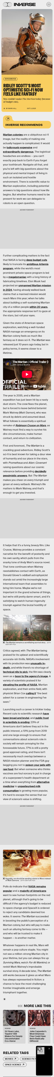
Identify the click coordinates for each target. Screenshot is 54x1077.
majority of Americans (33, 890)
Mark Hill (12, 108)
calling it (31, 693)
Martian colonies (13, 134)
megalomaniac (17, 277)
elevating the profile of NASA (20, 684)
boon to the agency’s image (31, 676)
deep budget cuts (36, 260)
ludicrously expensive (19, 147)
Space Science (13, 1064)
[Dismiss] (49, 1048)
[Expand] (39, 1048)
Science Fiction (31, 1059)
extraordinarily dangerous (18, 151)
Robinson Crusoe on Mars (30, 425)
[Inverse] (25, 4)
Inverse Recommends (24, 124)
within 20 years (38, 307)
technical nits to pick (15, 672)
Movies (9, 1059)
